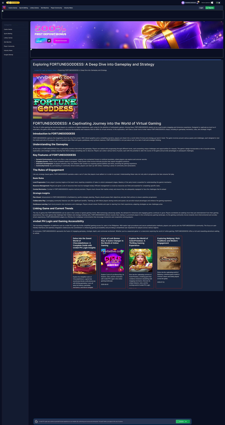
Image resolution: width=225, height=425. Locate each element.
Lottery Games (34, 8)
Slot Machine (45, 8)
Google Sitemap (8, 54)
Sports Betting (23, 8)
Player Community (56, 8)
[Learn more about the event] (112, 14)
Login (201, 8)
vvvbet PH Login (39, 70)
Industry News (68, 8)
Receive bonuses (61, 40)
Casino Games (13, 8)
